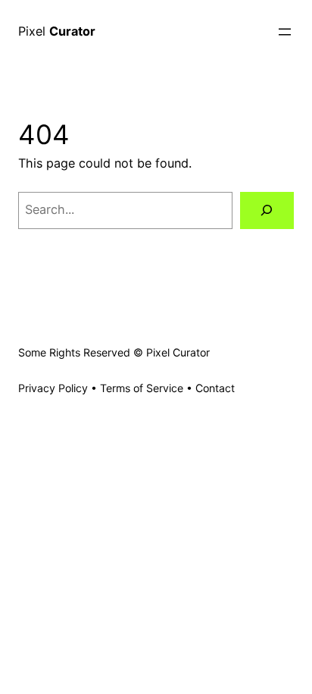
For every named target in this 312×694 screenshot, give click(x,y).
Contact (215, 388)
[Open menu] (285, 32)
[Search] (267, 211)
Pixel (56, 31)
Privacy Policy (53, 388)
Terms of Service (141, 388)
